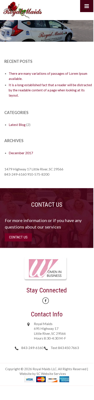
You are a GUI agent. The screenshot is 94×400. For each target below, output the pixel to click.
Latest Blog (17, 125)
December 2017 (21, 153)
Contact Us (18, 237)
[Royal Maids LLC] (22, 9)
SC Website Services (51, 374)
